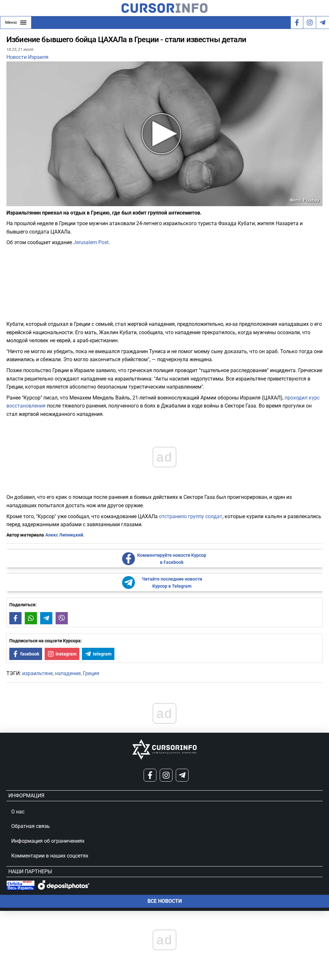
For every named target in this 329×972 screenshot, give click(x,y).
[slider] (36, 203)
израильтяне (37, 673)
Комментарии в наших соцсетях (49, 856)
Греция (91, 673)
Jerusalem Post (91, 242)
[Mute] (20, 202)
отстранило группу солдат (190, 516)
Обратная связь (30, 826)
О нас (17, 812)
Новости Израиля (27, 57)
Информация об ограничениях (47, 841)
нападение (68, 673)
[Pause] (12, 202)
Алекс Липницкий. (64, 534)
